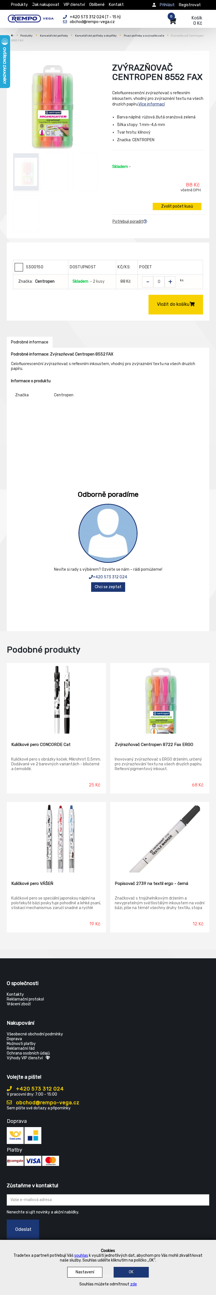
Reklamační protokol (25, 999)
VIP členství (74, 4)
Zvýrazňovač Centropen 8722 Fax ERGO (154, 744)
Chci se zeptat (108, 586)
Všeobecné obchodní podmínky (35, 1034)
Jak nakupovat (45, 4)
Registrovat (190, 5)
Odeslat (23, 1229)
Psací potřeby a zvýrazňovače (144, 35)
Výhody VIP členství (25, 1058)
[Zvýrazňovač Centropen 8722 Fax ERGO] (160, 698)
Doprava (14, 1039)
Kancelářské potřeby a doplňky (96, 35)
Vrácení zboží (19, 1004)
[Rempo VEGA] (31, 17)
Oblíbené (97, 4)
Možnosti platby (21, 1043)
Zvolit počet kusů (177, 206)
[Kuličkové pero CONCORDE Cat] (56, 698)
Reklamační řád (21, 1048)
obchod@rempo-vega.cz (47, 1103)
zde (133, 1284)
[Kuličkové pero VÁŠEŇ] (56, 837)
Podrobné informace (29, 342)
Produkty (19, 4)
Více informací (151, 104)
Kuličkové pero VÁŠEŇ (32, 883)
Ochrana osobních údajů (28, 1053)
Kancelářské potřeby (54, 35)
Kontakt (116, 4)
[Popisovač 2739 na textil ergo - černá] (160, 837)
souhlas (81, 1255)
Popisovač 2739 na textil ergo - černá (151, 883)
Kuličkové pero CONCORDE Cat (41, 744)
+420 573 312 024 (110, 577)
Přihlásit (167, 5)
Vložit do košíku (173, 304)
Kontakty (15, 994)
